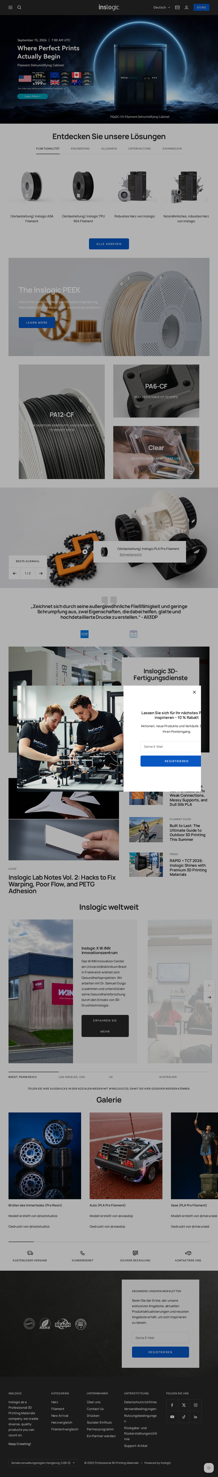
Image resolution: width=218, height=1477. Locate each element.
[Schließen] (194, 692)
